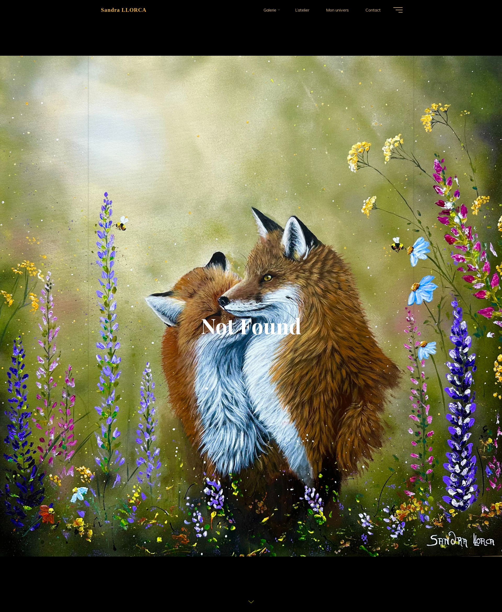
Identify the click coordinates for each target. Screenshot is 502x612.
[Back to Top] (481, 591)
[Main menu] (398, 10)
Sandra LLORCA (124, 10)
